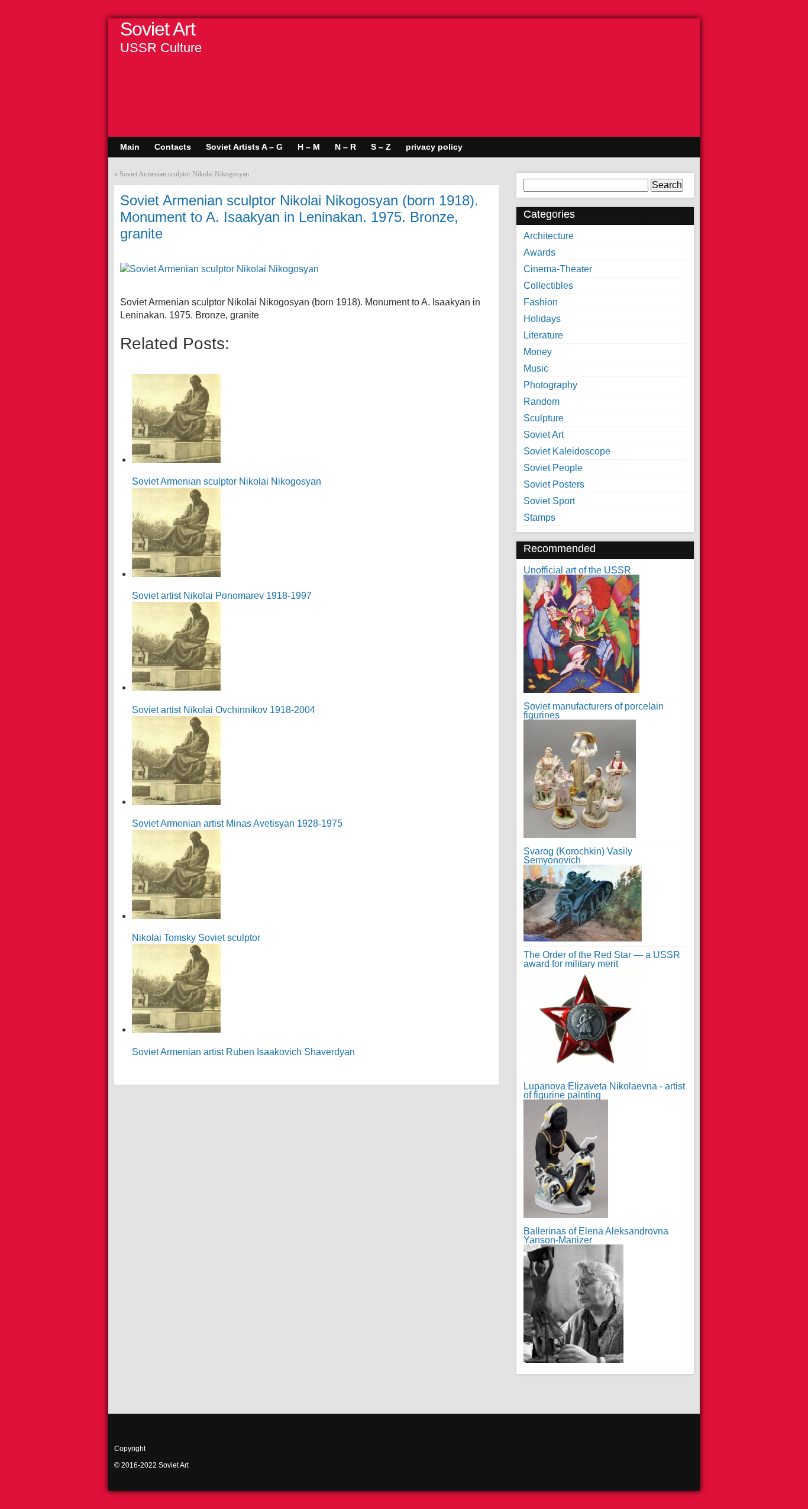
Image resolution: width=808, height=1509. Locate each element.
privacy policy (434, 146)
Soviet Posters (553, 484)
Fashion (540, 302)
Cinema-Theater (557, 269)
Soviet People (553, 468)
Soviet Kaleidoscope (566, 451)
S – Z (381, 146)
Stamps (539, 517)
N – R (345, 146)
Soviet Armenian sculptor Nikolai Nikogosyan (184, 174)
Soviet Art (157, 29)
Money (537, 352)
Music (535, 368)
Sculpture (543, 418)
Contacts (172, 146)
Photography (550, 385)
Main (130, 146)
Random (541, 401)
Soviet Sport (549, 501)
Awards (539, 252)
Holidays (542, 319)
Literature (543, 335)
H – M (309, 146)
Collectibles (548, 285)
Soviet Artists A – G (244, 146)
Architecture (548, 236)
